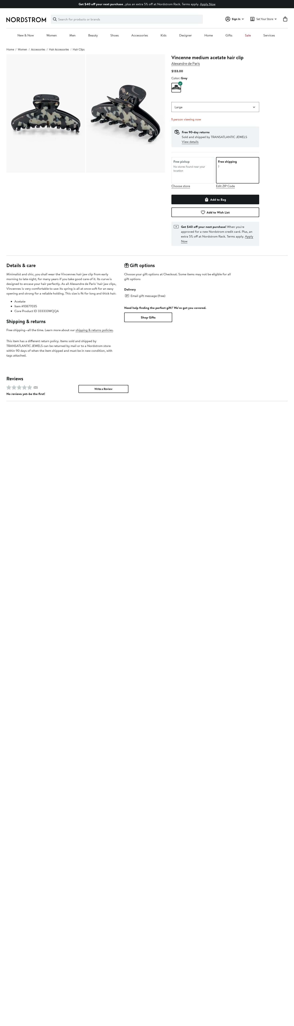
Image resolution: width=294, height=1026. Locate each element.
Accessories (139, 35)
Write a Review (103, 389)
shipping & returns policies (94, 330)
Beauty (93, 35)
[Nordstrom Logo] (26, 19)
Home (208, 35)
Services (269, 35)
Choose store (180, 186)
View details (190, 141)
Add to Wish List (218, 212)
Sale (248, 35)
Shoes (114, 35)
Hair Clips (79, 49)
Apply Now (207, 4)
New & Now (25, 35)
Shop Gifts (148, 317)
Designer (185, 35)
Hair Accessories (59, 49)
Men (72, 35)
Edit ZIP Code (225, 186)
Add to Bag (218, 199)
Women (51, 35)
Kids (164, 35)
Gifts (228, 35)
